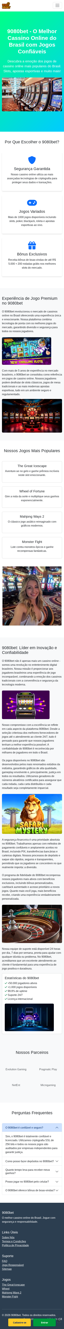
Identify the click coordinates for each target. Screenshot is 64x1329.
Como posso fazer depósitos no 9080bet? (29, 1161)
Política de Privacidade (15, 1245)
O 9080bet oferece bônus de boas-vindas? (30, 1190)
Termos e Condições (14, 1241)
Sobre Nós (8, 1237)
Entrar (44, 1322)
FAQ (4, 1261)
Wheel (6, 1288)
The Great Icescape (13, 1284)
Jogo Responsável (13, 1265)
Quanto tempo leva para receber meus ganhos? (27, 1171)
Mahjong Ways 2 (11, 1292)
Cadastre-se (19, 1322)
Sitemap (7, 1269)
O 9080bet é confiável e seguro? (24, 1127)
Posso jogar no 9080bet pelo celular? (27, 1181)
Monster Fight (10, 1296)
